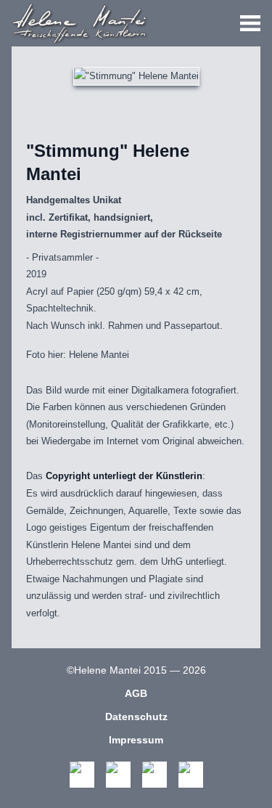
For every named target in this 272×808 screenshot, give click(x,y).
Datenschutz (136, 716)
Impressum (136, 740)
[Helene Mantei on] (82, 775)
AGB (136, 693)
